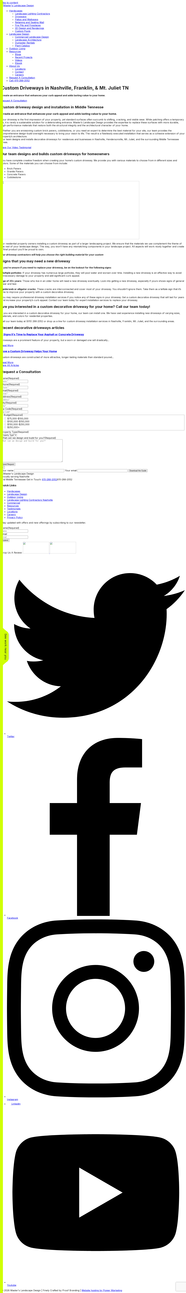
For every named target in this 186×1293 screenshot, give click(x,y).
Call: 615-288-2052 (19, 80)
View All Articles (10, 365)
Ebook (18, 63)
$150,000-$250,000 (18, 424)
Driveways (20, 16)
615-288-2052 (49, 479)
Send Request (8, 464)
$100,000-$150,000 (18, 421)
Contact (19, 71)
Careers (19, 74)
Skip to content (9, 2)
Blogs (18, 54)
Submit (5, 540)
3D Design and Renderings (29, 28)
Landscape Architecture (28, 39)
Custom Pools (22, 31)
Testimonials (13, 508)
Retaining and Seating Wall (29, 22)
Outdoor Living (17, 48)
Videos (18, 60)
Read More (7, 345)
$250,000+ (13, 427)
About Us (14, 66)
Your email (71, 470)
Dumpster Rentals (25, 42)
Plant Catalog (22, 45)
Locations (20, 68)
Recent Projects (23, 57)
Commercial (13, 502)
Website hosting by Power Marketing (102, 1290)
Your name (7, 470)
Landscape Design (19, 34)
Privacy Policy (15, 517)
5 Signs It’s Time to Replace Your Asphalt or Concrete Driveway (42, 334)
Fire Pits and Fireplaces (28, 25)
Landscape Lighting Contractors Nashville (30, 500)
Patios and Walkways (26, 19)
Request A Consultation (22, 77)
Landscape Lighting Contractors (32, 13)
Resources (15, 51)
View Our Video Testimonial (16, 147)
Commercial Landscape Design (32, 36)
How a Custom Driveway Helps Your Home (29, 351)
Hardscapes (15, 10)
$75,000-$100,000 (17, 418)
